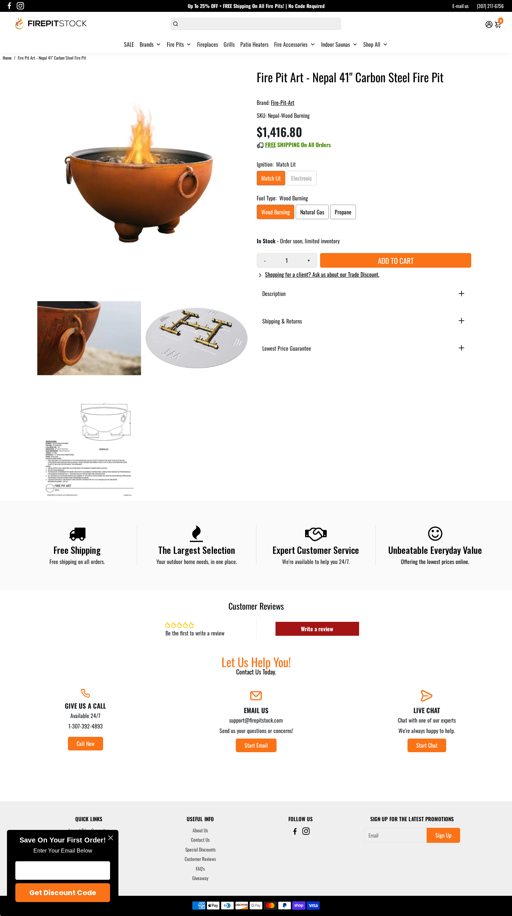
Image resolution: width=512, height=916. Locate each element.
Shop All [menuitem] (371, 44)
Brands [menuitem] (147, 44)
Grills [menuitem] (229, 44)
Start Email (256, 745)
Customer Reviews (200, 859)
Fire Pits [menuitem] (175, 44)
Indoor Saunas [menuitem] (335, 44)
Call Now (85, 743)
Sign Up (443, 835)
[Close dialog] (111, 838)
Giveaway (200, 878)
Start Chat (426, 745)
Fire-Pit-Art (282, 102)
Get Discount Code (62, 893)
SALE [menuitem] (129, 44)
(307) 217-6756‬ (490, 5)
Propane (343, 212)
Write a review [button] (317, 629)
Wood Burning (275, 212)
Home (7, 58)
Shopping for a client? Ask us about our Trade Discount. (322, 274)
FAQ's (200, 869)
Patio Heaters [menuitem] (254, 44)
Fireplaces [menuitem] (207, 44)
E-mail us (460, 5)
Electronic (301, 178)
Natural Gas (312, 212)
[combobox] (256, 24)
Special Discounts (200, 850)
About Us (200, 830)
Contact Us (200, 840)
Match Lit (271, 178)
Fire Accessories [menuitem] (291, 44)
